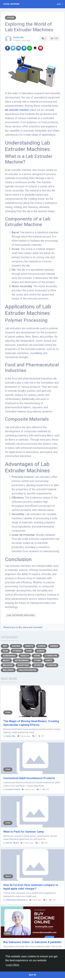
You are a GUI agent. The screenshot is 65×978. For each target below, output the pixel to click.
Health (24, 655)
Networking (22, 660)
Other (10, 17)
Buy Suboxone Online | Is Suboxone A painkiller (32, 942)
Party (49, 660)
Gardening (9, 655)
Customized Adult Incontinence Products (29, 778)
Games (40, 651)
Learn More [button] (12, 964)
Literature (51, 655)
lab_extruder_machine (20, 615)
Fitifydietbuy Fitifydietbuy (16, 900)
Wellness (8, 670)
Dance (41, 646)
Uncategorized (27, 670)
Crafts (29, 646)
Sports (38, 665)
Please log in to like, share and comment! (22, 627)
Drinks (54, 646)
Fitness (17, 651)
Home (37, 655)
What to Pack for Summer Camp (23, 831)
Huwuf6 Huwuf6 (13, 789)
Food (29, 651)
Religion (8, 665)
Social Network (11, 4)
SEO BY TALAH (12, 843)
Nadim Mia (18, 37)
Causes (16, 646)
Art (5, 646)
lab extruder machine (17, 109)
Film (5, 651)
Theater (51, 665)
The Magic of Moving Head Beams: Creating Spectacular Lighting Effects (31, 723)
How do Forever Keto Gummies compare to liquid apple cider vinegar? (30, 886)
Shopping (23, 665)
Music (6, 660)
